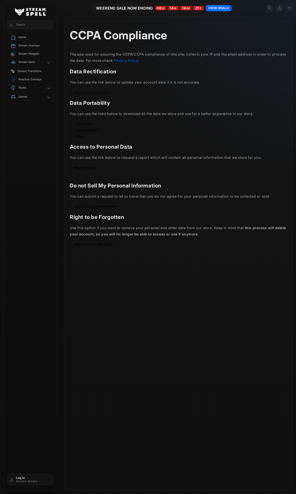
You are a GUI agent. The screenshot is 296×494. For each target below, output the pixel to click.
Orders (78, 136)
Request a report (84, 167)
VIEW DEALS (218, 8)
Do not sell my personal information (96, 206)
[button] (269, 8)
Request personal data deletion (93, 244)
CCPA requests (83, 123)
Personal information (87, 129)
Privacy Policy (126, 60)
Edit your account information (92, 92)
